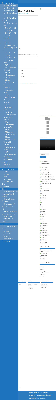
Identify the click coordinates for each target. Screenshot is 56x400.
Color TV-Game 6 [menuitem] (8, 8)
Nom (22, 70)
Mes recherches (44, 285)
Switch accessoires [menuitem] (10, 115)
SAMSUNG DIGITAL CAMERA (23, 13)
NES (41, 186)
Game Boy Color (44, 232)
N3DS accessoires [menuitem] (10, 154)
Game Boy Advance (45, 235)
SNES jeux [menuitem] (8, 65)
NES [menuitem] (4, 40)
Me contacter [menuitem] (6, 241)
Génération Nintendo (33, 394)
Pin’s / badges (43, 271)
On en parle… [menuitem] (7, 231)
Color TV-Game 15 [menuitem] (8, 10)
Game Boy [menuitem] (6, 120)
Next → (35, 9)
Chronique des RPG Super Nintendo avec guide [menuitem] (8, 206)
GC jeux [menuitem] (7, 80)
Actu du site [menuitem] (7, 234)
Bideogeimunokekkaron (34, 398)
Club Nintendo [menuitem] (7, 157)
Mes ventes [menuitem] (6, 236)
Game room (42, 274)
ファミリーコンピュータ (45, 183)
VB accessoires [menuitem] (9, 107)
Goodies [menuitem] (5, 172)
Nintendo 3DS (43, 242)
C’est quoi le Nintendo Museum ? (32, 285)
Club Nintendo (43, 255)
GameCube (42, 200)
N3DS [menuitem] (7, 152)
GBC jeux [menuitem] (7, 129)
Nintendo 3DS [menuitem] (7, 149)
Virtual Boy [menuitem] (6, 102)
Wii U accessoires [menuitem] (10, 97)
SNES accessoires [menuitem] (10, 67)
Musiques (42, 269)
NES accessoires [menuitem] (10, 45)
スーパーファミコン (44, 190)
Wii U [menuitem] (5, 92)
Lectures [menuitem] (6, 174)
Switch (41, 218)
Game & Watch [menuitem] (8, 117)
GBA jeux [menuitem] (7, 137)
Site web (22, 76)
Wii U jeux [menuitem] (8, 95)
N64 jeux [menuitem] (7, 72)
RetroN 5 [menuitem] (6, 187)
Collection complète (45, 163)
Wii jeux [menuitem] (7, 87)
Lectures (41, 267)
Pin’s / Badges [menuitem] (7, 179)
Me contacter (44, 284)
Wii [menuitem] (4, 85)
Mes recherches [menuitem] (8, 239)
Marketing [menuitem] (6, 164)
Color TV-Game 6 (44, 169)
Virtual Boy (42, 211)
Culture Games (50, 394)
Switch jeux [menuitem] (8, 112)
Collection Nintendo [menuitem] (8, 3)
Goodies (42, 266)
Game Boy (42, 228)
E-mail (22, 73)
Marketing (42, 258)
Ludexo (49, 395)
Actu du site (30, 288)
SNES (41, 193)
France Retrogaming (43, 394)
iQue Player (42, 214)
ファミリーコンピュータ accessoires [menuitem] (10, 35)
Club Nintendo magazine (46, 251)
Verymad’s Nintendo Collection (41, 397)
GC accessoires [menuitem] (9, 82)
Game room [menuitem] (7, 167)
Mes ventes (43, 287)
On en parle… (31, 287)
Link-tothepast (32, 395)
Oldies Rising (31, 397)
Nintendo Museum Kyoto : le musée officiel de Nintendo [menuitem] (10, 194)
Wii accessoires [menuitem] (9, 90)
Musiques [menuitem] (6, 177)
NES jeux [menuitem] (7, 43)
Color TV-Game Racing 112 (46, 176)
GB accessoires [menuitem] (9, 125)
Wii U (41, 207)
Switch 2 (42, 221)
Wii (40, 204)
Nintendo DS (43, 239)
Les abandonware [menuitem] (8, 216)
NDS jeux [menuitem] (8, 144)
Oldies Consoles (43, 398)
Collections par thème (44, 272)
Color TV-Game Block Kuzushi (47, 179)
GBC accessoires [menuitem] (10, 132)
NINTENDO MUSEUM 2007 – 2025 (35, 392)
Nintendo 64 (43, 197)
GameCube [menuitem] (6, 77)
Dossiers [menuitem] (4, 189)
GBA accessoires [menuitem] (10, 139)
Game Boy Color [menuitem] (8, 127)
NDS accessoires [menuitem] (10, 147)
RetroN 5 (42, 276)
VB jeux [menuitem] (7, 105)
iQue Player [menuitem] (6, 100)
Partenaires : (45, 392)
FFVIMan (46, 395)
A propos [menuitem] (4, 224)
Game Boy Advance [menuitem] (9, 134)
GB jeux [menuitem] (7, 122)
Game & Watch (43, 225)
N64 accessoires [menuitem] (10, 75)
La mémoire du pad (40, 395)
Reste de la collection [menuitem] (8, 169)
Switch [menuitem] (5, 110)
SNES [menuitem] (5, 63)
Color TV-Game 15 (44, 172)
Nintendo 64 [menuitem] (7, 70)
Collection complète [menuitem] (9, 5)
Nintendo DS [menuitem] (7, 142)
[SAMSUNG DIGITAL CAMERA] (19, 16)
